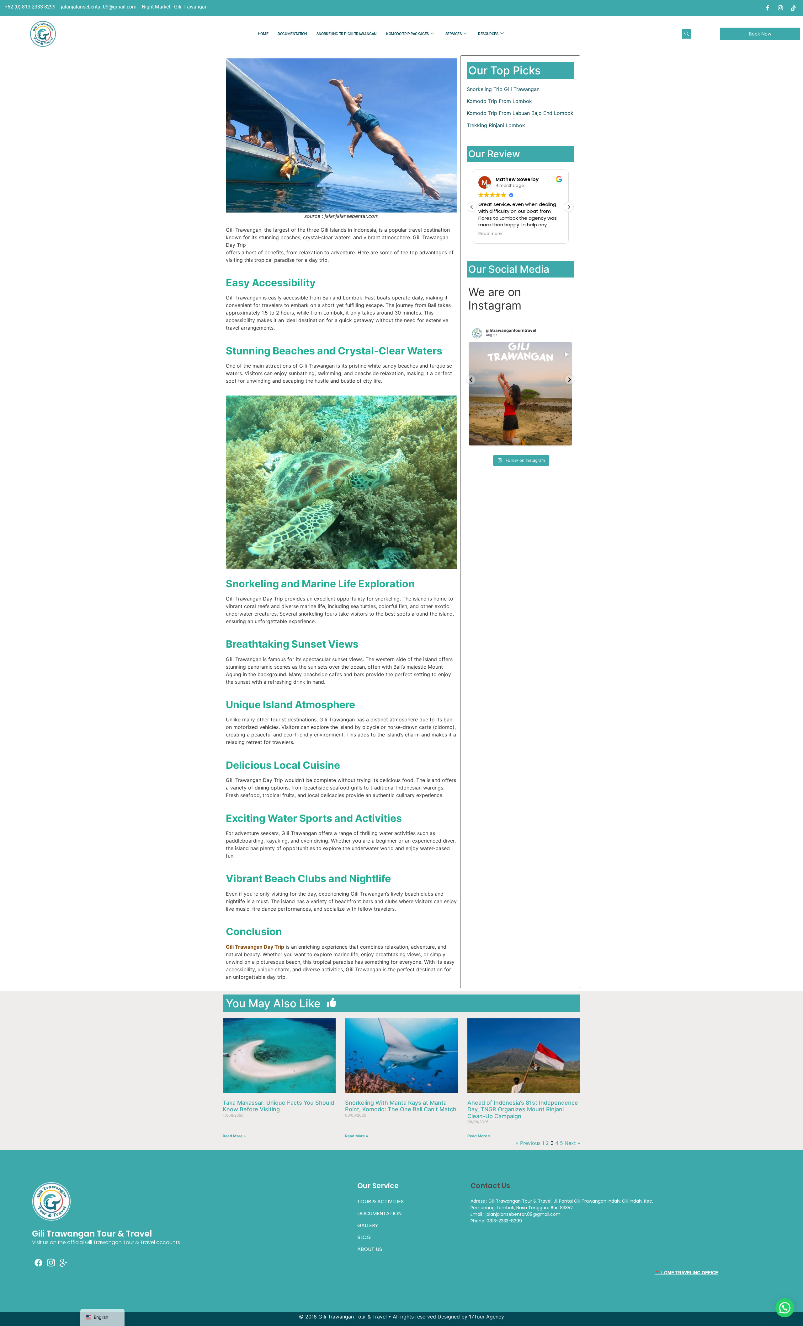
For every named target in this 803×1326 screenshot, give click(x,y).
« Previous (528, 1143)
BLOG (364, 1237)
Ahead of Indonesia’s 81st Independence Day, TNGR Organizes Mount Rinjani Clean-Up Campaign (522, 1109)
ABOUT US (369, 1249)
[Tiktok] (793, 8)
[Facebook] (767, 8)
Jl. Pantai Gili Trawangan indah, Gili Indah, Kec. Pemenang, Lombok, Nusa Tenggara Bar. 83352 (562, 1204)
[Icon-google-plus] (63, 1262)
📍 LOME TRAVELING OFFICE (686, 1272)
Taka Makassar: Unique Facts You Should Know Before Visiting (278, 1106)
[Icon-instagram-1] (51, 1262)
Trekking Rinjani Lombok (496, 125)
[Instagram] (780, 8)
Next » (572, 1143)
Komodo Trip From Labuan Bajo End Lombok (520, 113)
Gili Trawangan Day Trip (255, 947)
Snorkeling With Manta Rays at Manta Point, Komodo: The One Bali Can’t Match (400, 1106)
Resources (488, 34)
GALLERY (367, 1225)
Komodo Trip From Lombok (499, 101)
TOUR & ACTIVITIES (380, 1201)
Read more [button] (490, 234)
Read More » (234, 1136)
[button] (686, 34)
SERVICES (453, 34)
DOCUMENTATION (292, 34)
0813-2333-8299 (504, 1221)
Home (263, 34)
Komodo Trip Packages (407, 34)
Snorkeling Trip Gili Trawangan (346, 34)
